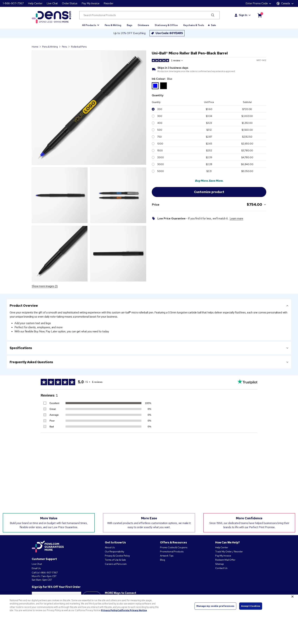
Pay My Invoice (91, 3)
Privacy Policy (109, 610)
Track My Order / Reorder (229, 551)
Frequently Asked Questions (31, 362)
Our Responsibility (114, 551)
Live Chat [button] (52, 3)
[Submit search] (213, 15)
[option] (155, 85)
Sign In (243, 15)
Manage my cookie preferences (215, 606)
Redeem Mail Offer (225, 559)
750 (159, 136)
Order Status (69, 3)
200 (159, 109)
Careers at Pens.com (116, 563)
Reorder (108, 3)
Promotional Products (171, 551)
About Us (110, 547)
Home (35, 46)
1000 (160, 143)
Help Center (35, 3)
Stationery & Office (166, 25)
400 (159, 122)
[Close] (292, 596)
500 (159, 129)
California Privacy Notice (132, 610)
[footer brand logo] (48, 547)
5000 (160, 171)
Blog (162, 559)
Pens (64, 46)
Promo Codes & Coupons (173, 547)
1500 (160, 150)
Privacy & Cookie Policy (117, 555)
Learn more (236, 218)
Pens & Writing (113, 25)
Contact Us (221, 568)
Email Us (36, 568)
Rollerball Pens (79, 46)
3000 (160, 164)
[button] (90, 23)
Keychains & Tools (193, 25)
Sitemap (219, 563)
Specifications (21, 348)
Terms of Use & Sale (115, 559)
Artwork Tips (166, 555)
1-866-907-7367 (13, 3)
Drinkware (143, 25)
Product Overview (24, 306)
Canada (285, 3)
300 (159, 116)
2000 (160, 157)
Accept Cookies (250, 606)
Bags (129, 25)
